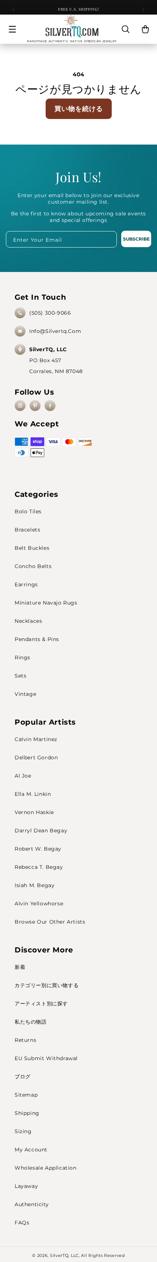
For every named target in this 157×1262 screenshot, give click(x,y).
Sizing (23, 1131)
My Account (31, 1149)
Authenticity (32, 1204)
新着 (20, 967)
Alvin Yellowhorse (39, 903)
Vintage (25, 694)
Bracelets (27, 529)
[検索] (126, 29)
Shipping (27, 1113)
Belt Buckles (32, 548)
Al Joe (23, 775)
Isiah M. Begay (34, 885)
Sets (20, 675)
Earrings (26, 584)
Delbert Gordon (36, 757)
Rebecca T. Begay (39, 867)
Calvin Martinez (36, 739)
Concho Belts (33, 566)
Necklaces (28, 621)
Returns (25, 1040)
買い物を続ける (78, 109)
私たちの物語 (31, 1022)
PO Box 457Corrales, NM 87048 (56, 360)
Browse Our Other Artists (50, 921)
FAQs (22, 1222)
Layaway (26, 1186)
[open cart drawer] (145, 29)
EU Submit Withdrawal (46, 1058)
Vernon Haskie (34, 812)
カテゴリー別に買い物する (46, 985)
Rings (22, 657)
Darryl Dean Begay (41, 830)
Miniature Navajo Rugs (46, 602)
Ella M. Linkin (33, 794)
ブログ (23, 1076)
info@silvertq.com (55, 331)
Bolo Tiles (28, 511)
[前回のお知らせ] (13, 9)
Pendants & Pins (37, 639)
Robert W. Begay (38, 848)
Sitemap (26, 1095)
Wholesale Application (46, 1168)
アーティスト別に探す (41, 1003)
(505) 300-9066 (50, 313)
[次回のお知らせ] (143, 9)
